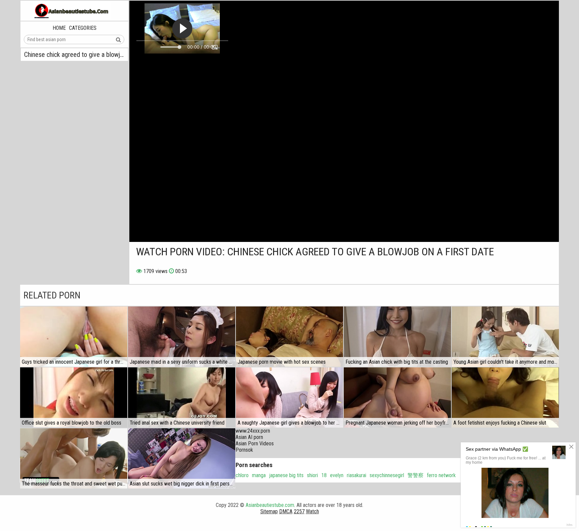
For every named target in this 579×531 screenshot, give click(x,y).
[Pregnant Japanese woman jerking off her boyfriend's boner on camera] (397, 397)
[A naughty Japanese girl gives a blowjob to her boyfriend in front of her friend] (289, 397)
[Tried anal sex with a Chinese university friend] (181, 397)
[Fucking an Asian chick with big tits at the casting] (397, 336)
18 (324, 475)
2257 (299, 511)
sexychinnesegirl (387, 475)
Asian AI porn (249, 437)
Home (59, 28)
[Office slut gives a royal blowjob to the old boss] (73, 397)
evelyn (336, 475)
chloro (242, 475)
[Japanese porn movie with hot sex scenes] (289, 336)
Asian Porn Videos (255, 443)
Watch (312, 511)
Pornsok (244, 450)
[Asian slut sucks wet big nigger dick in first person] (181, 458)
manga (259, 475)
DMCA (286, 511)
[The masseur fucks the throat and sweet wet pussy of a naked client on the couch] (73, 458)
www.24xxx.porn (253, 431)
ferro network (441, 475)
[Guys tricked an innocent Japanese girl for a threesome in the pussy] (73, 336)
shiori (312, 475)
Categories (82, 28)
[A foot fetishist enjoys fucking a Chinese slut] (505, 397)
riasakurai (356, 475)
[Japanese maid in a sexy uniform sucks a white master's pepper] (181, 336)
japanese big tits (286, 475)
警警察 (415, 475)
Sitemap (269, 511)
